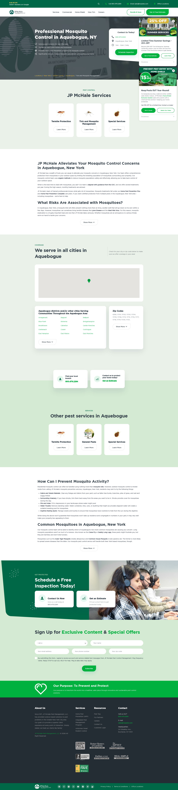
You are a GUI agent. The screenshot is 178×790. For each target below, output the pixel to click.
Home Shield (80, 12)
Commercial (67, 12)
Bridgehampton (88, 321)
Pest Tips (97, 714)
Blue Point (42, 321)
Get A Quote (148, 110)
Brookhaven (42, 325)
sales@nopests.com (125, 723)
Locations (38, 76)
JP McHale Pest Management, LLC (47, 733)
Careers (101, 12)
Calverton (64, 325)
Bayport (64, 317)
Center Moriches (89, 325)
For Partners (98, 717)
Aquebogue (70, 76)
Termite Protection (61, 121)
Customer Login (100, 728)
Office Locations (137, 786)
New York (47, 76)
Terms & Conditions (121, 786)
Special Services (116, 121)
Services (56, 12)
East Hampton (43, 333)
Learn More (167, 55)
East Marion (65, 333)
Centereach (42, 329)
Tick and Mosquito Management (89, 122)
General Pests (89, 442)
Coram (63, 329)
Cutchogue (87, 329)
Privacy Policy (106, 786)
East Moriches (88, 333)
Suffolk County (58, 76)
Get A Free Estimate (150, 55)
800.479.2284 (123, 716)
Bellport (86, 317)
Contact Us (98, 724)
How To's (91, 12)
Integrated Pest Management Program (81, 722)
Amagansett (42, 317)
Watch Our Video (166, 110)
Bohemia (64, 321)
